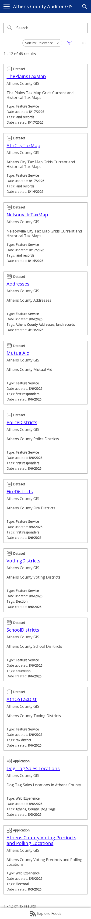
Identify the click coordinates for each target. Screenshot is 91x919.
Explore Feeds (49, 913)
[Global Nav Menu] (6, 6)
